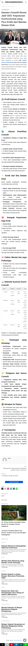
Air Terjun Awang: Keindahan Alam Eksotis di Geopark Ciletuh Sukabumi (13, 524)
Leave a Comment (14, 482)
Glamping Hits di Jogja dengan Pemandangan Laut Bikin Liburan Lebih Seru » (15, 469)
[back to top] (25, 640)
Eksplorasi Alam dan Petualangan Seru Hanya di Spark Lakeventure (12, 592)
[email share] (5, 489)
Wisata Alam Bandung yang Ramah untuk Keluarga (12, 562)
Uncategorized (11, 6)
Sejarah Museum (5, 604)
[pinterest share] (8, 489)
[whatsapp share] (14, 489)
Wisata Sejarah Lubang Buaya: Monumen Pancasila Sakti (12, 576)
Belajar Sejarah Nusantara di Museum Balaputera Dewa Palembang (13, 626)
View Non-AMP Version (18, 640)
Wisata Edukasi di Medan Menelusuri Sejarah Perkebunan (11, 609)
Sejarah (3, 542)
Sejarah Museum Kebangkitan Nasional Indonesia (13, 547)
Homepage (3, 6)
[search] (26, 2)
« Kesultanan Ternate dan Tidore (9, 475)
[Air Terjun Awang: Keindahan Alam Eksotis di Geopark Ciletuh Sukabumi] (14, 512)
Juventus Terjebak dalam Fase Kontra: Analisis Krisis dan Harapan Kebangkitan (13, 532)
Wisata (3, 557)
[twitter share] (2, 489)
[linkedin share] (11, 489)
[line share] (17, 489)
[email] (7, 644)
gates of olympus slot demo (18, 115)
